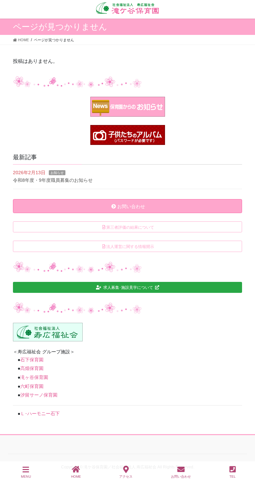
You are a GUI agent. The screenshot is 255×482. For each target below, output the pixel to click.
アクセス (125, 476)
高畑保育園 (31, 368)
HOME (76, 476)
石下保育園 (31, 359)
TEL (232, 476)
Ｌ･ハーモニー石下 (40, 413)
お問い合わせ (181, 476)
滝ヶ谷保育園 (34, 377)
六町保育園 (31, 386)
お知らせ (57, 173)
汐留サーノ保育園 (38, 395)
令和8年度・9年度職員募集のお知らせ (53, 180)
